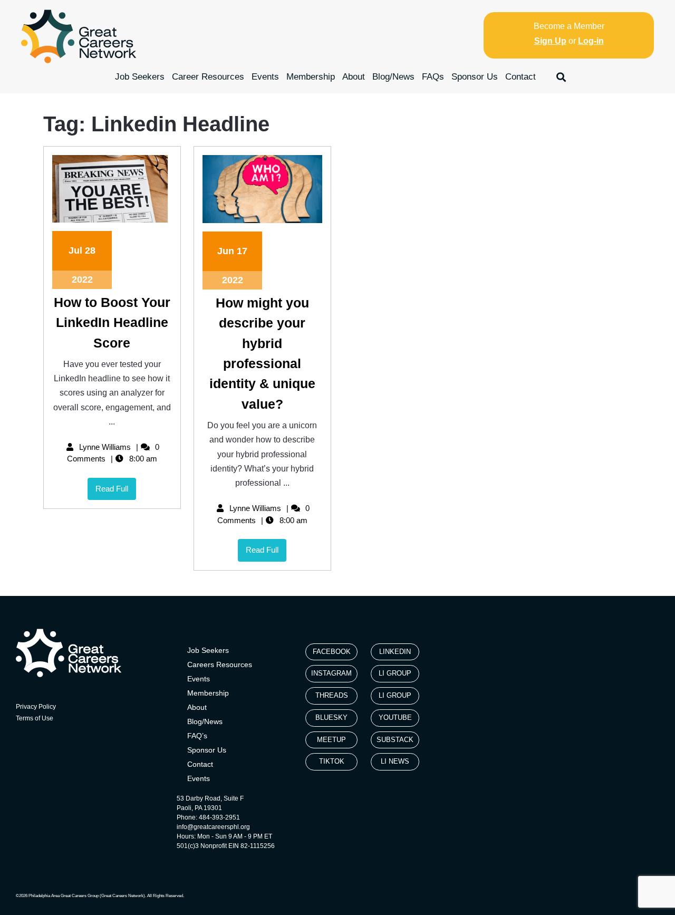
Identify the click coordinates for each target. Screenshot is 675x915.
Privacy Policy (36, 706)
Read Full (115, 485)
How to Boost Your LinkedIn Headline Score (112, 322)
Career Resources (208, 77)
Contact (520, 77)
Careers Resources (219, 664)
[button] (561, 76)
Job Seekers (140, 77)
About (353, 77)
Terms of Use (34, 718)
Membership (310, 77)
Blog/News (393, 77)
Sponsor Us (474, 77)
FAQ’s (197, 735)
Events (265, 77)
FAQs (433, 77)
